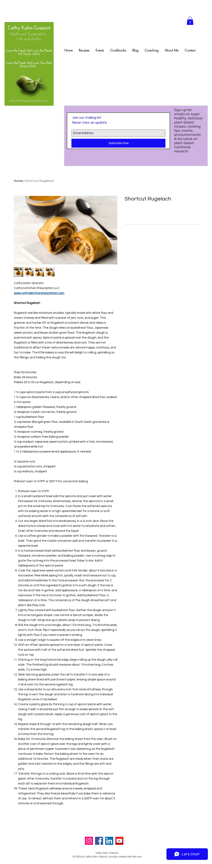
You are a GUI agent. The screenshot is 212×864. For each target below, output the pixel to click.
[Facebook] (99, 841)
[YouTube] (119, 841)
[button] (190, 21)
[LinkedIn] (109, 841)
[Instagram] (89, 841)
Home (18, 181)
